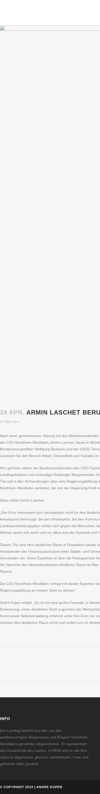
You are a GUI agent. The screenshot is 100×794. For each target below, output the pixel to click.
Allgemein (11, 421)
